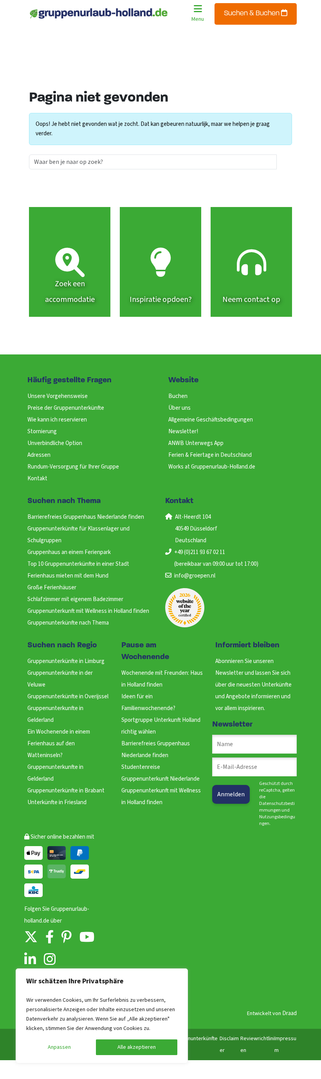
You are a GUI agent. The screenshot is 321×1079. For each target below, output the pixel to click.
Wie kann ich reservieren (57, 420)
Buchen (178, 396)
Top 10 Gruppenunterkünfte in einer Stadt (78, 564)
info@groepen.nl (194, 576)
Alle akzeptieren (136, 1047)
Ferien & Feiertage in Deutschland (210, 455)
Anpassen (59, 1047)
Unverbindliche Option (54, 443)
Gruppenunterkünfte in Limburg (66, 661)
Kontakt (37, 478)
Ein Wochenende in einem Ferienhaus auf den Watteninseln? (58, 743)
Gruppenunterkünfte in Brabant (66, 791)
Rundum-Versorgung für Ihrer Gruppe (73, 467)
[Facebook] (49, 937)
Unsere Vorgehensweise (57, 396)
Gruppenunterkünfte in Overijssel (67, 696)
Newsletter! (183, 431)
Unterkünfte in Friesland (57, 802)
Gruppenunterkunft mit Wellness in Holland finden (88, 611)
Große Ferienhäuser (51, 587)
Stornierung (42, 431)
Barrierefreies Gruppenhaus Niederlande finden (85, 517)
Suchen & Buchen (252, 13)
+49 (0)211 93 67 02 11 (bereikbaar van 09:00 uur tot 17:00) (216, 558)
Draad (289, 1013)
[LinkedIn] (30, 960)
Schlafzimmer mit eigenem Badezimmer (75, 599)
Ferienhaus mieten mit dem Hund (67, 576)
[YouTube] (86, 937)
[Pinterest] (66, 937)
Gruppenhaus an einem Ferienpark (69, 552)
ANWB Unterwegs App (196, 443)
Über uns (179, 408)
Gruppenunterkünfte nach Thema (68, 623)
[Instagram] (50, 960)
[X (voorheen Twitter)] (31, 937)
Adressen (38, 455)
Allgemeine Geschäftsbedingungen (210, 420)
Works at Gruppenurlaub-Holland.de (211, 467)
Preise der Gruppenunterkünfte (65, 408)
